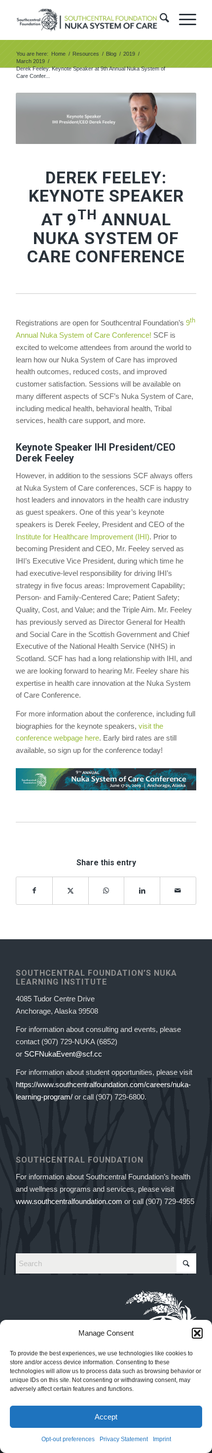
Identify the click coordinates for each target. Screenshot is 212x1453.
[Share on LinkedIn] (142, 890)
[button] (197, 1333)
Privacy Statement (124, 1439)
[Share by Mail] (178, 890)
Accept (106, 1417)
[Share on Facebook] (34, 890)
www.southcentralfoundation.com (69, 1201)
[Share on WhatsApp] (106, 890)
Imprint (162, 1439)
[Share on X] (70, 890)
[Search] (159, 19)
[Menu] (182, 19)
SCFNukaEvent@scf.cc (63, 1054)
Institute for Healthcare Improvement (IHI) (82, 536)
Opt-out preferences (68, 1439)
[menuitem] (159, 19)
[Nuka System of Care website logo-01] (88, 19)
